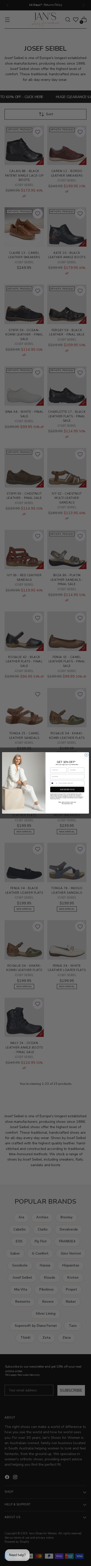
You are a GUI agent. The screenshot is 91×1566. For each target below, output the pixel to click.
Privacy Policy (53, 798)
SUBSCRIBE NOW (67, 790)
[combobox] (54, 783)
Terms (58, 798)
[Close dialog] (86, 755)
